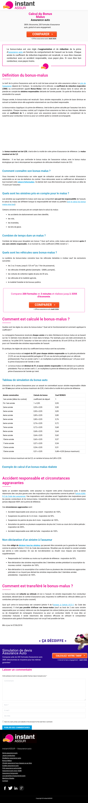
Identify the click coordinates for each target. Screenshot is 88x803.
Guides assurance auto (10, 766)
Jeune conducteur (8, 755)
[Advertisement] (44, 134)
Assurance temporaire (10, 773)
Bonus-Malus (7, 761)
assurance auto (15, 52)
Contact (5, 781)
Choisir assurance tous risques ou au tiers (17, 763)
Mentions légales (8, 778)
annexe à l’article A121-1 (63, 605)
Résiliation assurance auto (11, 758)
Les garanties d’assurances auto (13, 776)
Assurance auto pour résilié (12, 771)
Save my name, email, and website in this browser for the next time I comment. (28, 722)
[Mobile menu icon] (84, 5)
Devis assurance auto (10, 753)
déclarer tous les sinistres (29, 545)
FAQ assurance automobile (11, 768)
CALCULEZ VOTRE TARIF (70, 655)
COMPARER (42, 34)
